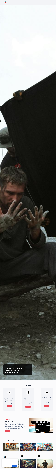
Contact (51, 2)
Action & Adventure (27, 2)
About (47, 2)
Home (21, 2)
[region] (10, 463)
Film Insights (34, 2)
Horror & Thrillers (41, 2)
